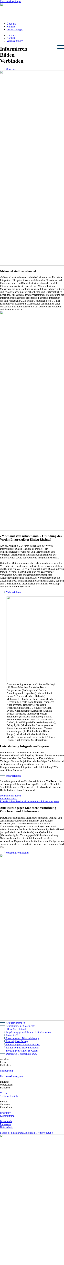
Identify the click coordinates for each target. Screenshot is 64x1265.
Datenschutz (6, 1127)
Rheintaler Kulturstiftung (7, 1114)
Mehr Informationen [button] (10, 795)
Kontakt (11, 26)
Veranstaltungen (15, 29)
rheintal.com (6, 1070)
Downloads (6, 1121)
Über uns (11, 23)
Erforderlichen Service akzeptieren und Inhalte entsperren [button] (29, 801)
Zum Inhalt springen (10, 1)
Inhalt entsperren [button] (8, 798)
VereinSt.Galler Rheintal (9, 1094)
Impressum (5, 1124)
